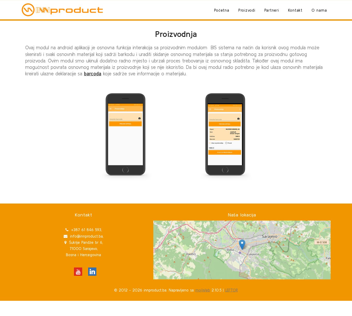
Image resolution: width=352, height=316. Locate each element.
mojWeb (202, 290)
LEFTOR (231, 290)
